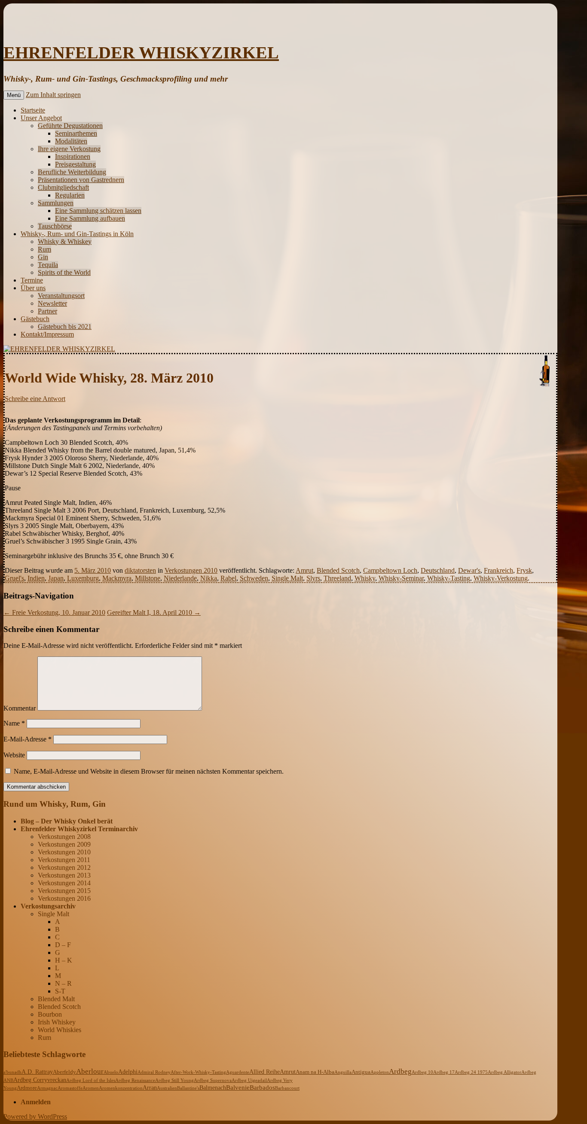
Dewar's (469, 570)
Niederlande (180, 578)
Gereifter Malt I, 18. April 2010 (154, 612)
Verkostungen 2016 (64, 898)
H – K (63, 960)
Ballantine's (188, 1088)
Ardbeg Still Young (174, 1080)
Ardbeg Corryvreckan (39, 1080)
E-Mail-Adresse (27, 739)
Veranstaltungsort (61, 295)
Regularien (70, 195)
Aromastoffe (70, 1088)
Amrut (304, 570)
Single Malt (287, 578)
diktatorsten (140, 570)
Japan (56, 578)
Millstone (147, 578)
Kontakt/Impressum (47, 334)
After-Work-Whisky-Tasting (198, 1072)
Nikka (208, 578)
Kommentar (19, 708)
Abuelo (111, 1072)
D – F (63, 944)
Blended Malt (56, 998)
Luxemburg (83, 578)
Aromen (91, 1088)
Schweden (254, 578)
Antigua (361, 1072)
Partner (47, 311)
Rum (44, 249)
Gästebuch (35, 318)
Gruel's (14, 578)
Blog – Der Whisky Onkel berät (67, 821)
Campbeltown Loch (390, 570)
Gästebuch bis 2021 (65, 326)
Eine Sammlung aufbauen (90, 218)
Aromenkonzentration (121, 1088)
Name (14, 723)
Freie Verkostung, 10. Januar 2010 (54, 612)
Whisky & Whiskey (65, 241)
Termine (32, 280)
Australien (167, 1088)
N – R (63, 983)
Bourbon (50, 1014)
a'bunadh (12, 1072)
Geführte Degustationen (70, 125)
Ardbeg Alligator (504, 1072)
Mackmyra (116, 578)
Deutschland (438, 570)
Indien (36, 578)
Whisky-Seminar (401, 578)
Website (14, 755)
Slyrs (313, 578)
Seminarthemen (76, 133)
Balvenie (238, 1087)
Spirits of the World (64, 272)
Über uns (33, 288)
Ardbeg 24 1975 (471, 1072)
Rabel (228, 578)
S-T (60, 991)
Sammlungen (55, 203)
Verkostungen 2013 (64, 875)
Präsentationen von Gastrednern (81, 179)
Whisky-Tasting (448, 578)
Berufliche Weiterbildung (72, 172)
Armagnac (47, 1088)
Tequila (48, 264)
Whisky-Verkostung (501, 578)
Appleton (379, 1072)
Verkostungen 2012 (64, 867)
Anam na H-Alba (315, 1072)
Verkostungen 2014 (64, 883)
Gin (43, 257)
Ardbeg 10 (422, 1072)
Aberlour (90, 1071)
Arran (150, 1087)
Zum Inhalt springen (53, 94)
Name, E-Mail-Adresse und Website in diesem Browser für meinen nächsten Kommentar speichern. (149, 771)
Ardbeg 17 (444, 1072)
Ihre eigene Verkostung (69, 148)
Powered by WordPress (35, 1116)
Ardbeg (400, 1071)
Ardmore (27, 1088)
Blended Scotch (338, 570)
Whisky (365, 578)
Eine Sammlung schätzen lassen (98, 210)
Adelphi (128, 1072)
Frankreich (498, 570)
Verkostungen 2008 (64, 836)
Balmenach (212, 1088)
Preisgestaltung (75, 164)
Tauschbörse (55, 226)
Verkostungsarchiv (48, 906)
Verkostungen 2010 (191, 570)
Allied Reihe (264, 1072)
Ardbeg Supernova (213, 1080)
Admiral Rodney (154, 1072)
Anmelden (36, 1102)
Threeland (337, 578)
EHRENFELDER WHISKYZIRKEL (141, 52)
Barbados (262, 1087)
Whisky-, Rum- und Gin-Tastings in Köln (77, 233)
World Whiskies (59, 1029)
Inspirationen (72, 156)
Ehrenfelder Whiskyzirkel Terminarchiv (79, 828)
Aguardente (237, 1072)
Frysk (524, 570)
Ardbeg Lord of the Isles (90, 1080)
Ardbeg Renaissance (135, 1080)
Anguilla (343, 1072)
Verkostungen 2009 (64, 844)
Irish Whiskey (57, 1022)
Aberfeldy (64, 1072)
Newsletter (52, 303)
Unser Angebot (41, 118)
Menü (14, 95)
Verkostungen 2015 (64, 890)
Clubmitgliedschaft (63, 187)
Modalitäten (71, 141)
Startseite (33, 110)
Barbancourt (287, 1088)
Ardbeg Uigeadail (249, 1080)
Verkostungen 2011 (64, 859)
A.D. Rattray (37, 1071)
